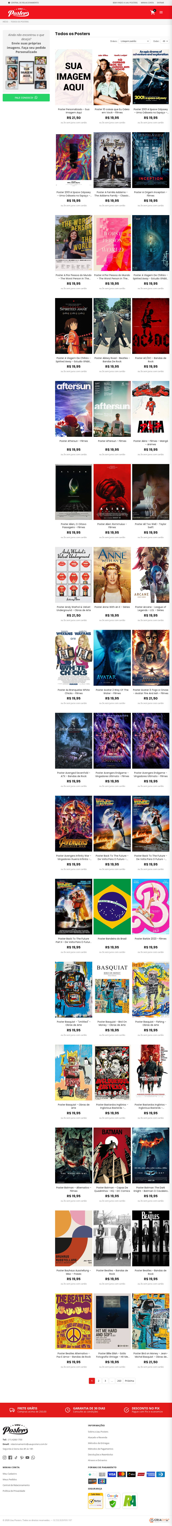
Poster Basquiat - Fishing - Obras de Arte (150, 1023)
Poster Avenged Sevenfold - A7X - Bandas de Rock (73, 774)
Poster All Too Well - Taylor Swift (150, 526)
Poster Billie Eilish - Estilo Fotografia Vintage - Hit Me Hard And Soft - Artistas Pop (112, 1355)
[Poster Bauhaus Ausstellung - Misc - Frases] (73, 1238)
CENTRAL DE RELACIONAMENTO (25, 2)
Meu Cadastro (10, 1473)
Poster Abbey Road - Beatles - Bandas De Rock (112, 360)
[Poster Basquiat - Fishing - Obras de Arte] (150, 990)
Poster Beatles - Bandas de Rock (112, 1272)
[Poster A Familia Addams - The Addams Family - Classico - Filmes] (112, 160)
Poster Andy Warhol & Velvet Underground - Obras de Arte (74, 608)
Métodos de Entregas (98, 1443)
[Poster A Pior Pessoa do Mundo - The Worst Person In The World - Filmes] (73, 243)
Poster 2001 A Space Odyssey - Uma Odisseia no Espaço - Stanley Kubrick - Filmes (151, 111)
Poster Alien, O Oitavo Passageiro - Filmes (73, 526)
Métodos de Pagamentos (100, 1448)
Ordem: (113, 41)
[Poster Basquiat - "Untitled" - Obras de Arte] (73, 990)
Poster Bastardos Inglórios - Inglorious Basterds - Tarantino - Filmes (112, 1106)
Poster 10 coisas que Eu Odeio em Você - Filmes (112, 111)
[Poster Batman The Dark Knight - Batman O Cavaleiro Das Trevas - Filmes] (150, 1155)
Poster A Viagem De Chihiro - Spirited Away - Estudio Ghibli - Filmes (151, 277)
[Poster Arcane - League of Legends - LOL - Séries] (150, 575)
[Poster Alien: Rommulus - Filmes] (112, 492)
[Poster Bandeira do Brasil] (112, 907)
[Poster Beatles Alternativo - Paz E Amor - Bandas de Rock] (73, 1321)
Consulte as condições (85, 1411)
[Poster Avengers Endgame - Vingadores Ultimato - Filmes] (112, 741)
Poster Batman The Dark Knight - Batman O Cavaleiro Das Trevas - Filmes (151, 1189)
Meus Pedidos (10, 1479)
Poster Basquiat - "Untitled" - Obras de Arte (74, 1023)
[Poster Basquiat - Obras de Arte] (73, 1072)
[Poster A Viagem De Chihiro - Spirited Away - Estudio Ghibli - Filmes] (150, 243)
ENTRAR (160, 2)
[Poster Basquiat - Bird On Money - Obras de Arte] (112, 990)
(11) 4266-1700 (15, 1439)
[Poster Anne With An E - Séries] (112, 575)
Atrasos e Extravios (97, 1460)
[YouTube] (27, 1457)
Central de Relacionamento (16, 1485)
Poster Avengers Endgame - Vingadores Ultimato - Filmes (112, 774)
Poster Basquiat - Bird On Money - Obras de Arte (112, 1023)
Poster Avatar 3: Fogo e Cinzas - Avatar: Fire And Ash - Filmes (150, 691)
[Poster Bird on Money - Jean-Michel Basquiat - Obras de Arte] (150, 1321)
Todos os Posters (20, 21)
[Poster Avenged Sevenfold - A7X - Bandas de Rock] (73, 741)
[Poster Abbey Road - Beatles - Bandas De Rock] (112, 326)
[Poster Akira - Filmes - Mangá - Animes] (150, 409)
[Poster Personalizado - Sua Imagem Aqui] (73, 77)
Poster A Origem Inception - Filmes (150, 194)
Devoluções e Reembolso (100, 1454)
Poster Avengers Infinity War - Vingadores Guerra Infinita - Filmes (73, 857)
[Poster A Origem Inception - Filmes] (150, 160)
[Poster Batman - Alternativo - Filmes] (73, 1155)
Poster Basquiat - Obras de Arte (74, 1106)
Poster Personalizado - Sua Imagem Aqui (73, 111)
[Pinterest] (22, 1457)
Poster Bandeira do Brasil (112, 938)
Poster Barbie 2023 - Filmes (150, 938)
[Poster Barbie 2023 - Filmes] (150, 907)
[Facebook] (10, 1457)
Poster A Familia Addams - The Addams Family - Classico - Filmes (112, 194)
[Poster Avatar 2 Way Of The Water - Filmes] (112, 658)
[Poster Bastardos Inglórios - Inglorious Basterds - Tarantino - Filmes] (112, 1072)
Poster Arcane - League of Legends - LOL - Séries (150, 608)
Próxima (129, 1380)
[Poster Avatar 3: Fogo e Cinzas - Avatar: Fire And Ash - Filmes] (150, 658)
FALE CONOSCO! (24, 97)
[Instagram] (4, 1457)
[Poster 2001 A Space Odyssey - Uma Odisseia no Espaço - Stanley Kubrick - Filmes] (150, 77)
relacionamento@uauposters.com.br (29, 1444)
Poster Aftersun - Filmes (74, 441)
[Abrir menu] (161, 12)
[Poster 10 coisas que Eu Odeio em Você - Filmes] (112, 77)
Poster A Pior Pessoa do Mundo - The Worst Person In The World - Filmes (74, 277)
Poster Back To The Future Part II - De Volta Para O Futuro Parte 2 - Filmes (74, 940)
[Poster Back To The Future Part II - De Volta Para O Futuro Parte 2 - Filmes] (73, 907)
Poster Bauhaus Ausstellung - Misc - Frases (74, 1272)
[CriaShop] (159, 1520)
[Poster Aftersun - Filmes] (73, 409)
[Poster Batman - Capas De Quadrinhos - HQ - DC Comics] (112, 1155)
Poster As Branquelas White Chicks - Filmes (74, 691)
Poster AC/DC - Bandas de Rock (150, 360)
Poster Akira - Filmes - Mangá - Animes (151, 442)
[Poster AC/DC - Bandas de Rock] (150, 326)
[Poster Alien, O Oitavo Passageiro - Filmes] (73, 492)
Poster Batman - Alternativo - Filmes (73, 1189)
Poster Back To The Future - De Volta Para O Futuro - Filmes (112, 857)
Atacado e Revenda (97, 1437)
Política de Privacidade (14, 1490)
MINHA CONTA (147, 2)
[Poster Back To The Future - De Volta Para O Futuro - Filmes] (112, 824)
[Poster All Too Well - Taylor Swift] (150, 492)
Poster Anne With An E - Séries (112, 607)
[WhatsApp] (33, 1457)
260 (119, 1380)
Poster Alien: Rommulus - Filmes (112, 526)
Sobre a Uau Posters (98, 1431)
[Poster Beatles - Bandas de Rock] (112, 1238)
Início (5, 21)
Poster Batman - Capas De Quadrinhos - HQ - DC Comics (112, 1189)
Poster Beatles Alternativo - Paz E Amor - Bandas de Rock (74, 1355)
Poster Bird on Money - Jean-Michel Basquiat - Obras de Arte (151, 1355)
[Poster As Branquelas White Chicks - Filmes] (73, 658)
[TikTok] (16, 1457)
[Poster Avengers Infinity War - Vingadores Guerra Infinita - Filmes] (73, 824)
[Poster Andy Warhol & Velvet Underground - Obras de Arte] (73, 575)
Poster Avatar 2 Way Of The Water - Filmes (112, 691)
